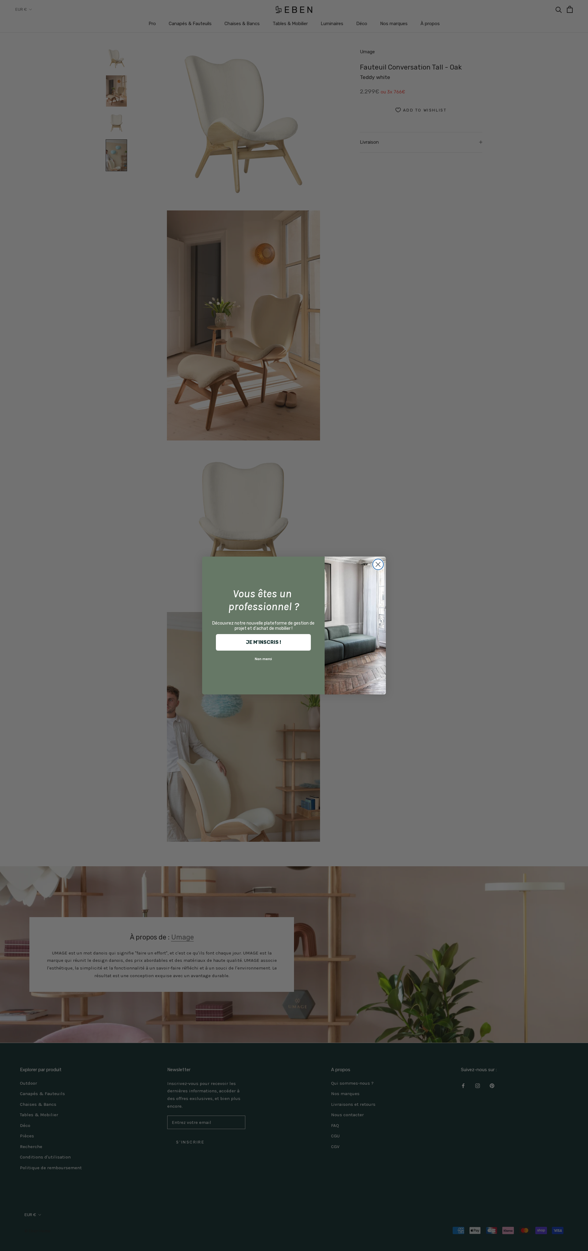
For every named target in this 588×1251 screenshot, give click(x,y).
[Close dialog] (378, 564)
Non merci (263, 659)
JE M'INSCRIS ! (263, 642)
